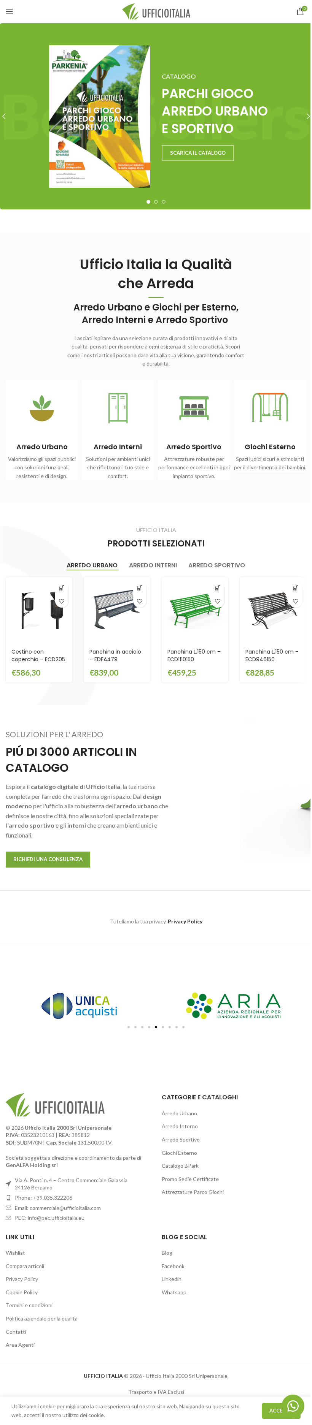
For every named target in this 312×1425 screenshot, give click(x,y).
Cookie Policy (22, 1292)
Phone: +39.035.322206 (43, 1197)
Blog (167, 1252)
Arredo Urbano (179, 1113)
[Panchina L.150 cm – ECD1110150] (195, 610)
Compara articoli (25, 1266)
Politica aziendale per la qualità (42, 1318)
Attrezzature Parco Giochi (193, 1192)
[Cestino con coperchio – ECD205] (39, 610)
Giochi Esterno (179, 1153)
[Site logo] (156, 11)
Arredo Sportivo (181, 1139)
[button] (61, 587)
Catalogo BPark (180, 1165)
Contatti (16, 1331)
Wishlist (15, 1252)
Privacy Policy (22, 1279)
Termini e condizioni (29, 1305)
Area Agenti (20, 1344)
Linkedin (171, 1279)
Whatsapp (174, 1292)
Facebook (173, 1266)
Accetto (281, 1411)
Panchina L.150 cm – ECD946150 (272, 655)
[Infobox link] (42, 430)
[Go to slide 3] (164, 202)
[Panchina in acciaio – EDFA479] (117, 610)
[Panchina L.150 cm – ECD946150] (273, 610)
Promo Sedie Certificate (190, 1179)
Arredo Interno (180, 1126)
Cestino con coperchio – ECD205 (38, 655)
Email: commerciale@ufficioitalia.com (58, 1208)
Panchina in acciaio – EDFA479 (115, 655)
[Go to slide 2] (156, 202)
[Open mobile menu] (9, 11)
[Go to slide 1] (148, 202)
